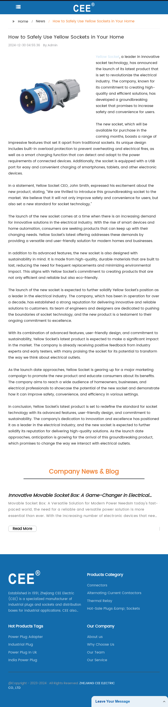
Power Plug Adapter (25, 636)
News (40, 21)
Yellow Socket (107, 57)
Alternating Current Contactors (114, 593)
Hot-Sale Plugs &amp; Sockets (113, 608)
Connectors (97, 585)
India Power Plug (22, 660)
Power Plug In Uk (22, 652)
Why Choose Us (100, 644)
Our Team (96, 652)
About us (95, 637)
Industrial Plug (20, 644)
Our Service (97, 660)
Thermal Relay (99, 601)
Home (23, 21)
